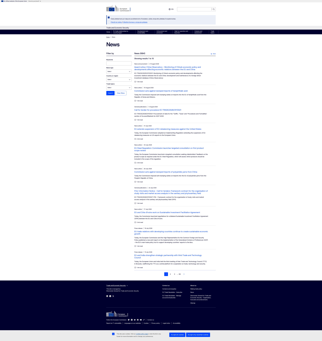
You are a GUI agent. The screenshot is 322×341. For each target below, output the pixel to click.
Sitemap (192, 303)
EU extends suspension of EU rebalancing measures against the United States (167, 129)
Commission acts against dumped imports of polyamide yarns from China (165, 172)
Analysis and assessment (198, 32)
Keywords (109, 60)
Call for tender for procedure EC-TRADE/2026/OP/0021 (157, 110)
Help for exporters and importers (181, 32)
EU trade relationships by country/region (120, 32)
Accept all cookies (177, 335)
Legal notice (166, 323)
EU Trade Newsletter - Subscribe (172, 292)
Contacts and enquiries (169, 289)
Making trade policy (196, 289)
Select (109, 71)
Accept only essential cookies (198, 335)
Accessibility (176, 323)
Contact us (150, 320)
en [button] (172, 9)
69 (180, 274)
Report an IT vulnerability (113, 323)
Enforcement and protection (162, 32)
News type (109, 68)
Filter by (110, 53)
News (192, 292)
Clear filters (121, 93)
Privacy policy (155, 323)
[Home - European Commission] (119, 8)
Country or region (112, 76)
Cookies (146, 323)
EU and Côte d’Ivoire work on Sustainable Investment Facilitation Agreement (167, 212)
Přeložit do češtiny (116, 22)
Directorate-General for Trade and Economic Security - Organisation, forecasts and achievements (200, 297)
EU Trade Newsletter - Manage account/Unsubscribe (171, 296)
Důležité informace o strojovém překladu (135, 22)
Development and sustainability (142, 32)
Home (108, 32)
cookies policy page (142, 334)
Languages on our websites (132, 323)
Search (110, 93)
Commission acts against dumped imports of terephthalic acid (160, 91)
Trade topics (212, 32)
